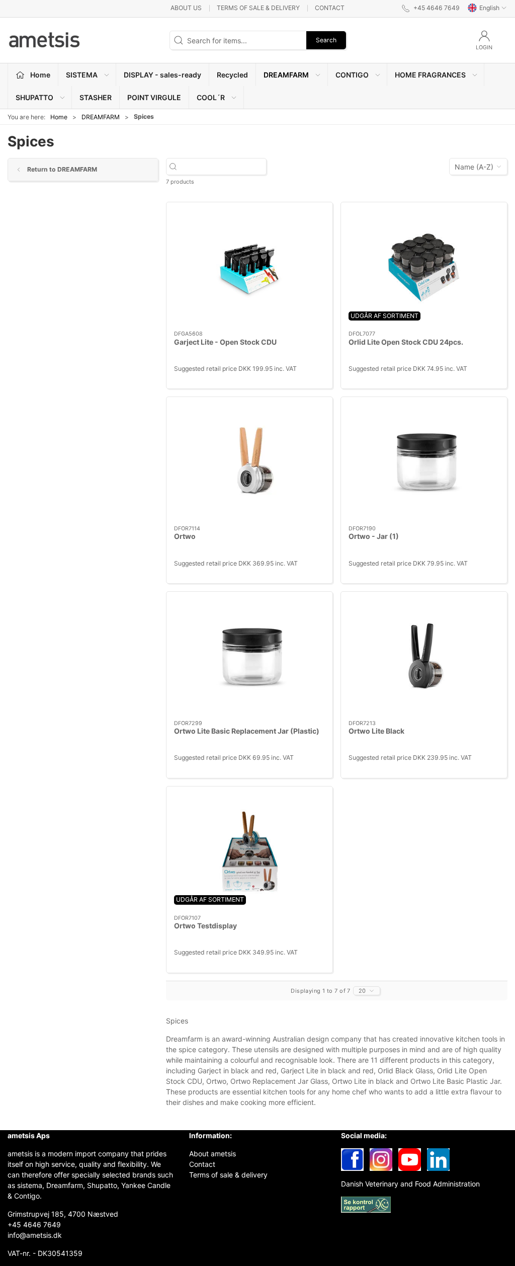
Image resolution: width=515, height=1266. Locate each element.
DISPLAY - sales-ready (162, 74)
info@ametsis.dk (35, 1235)
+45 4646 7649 (34, 1224)
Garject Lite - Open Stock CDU (225, 342)
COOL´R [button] (211, 97)
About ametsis (212, 1153)
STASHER (95, 97)
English (489, 8)
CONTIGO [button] (352, 74)
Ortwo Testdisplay (205, 925)
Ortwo (185, 536)
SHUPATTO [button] (34, 97)
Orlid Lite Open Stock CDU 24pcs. (406, 342)
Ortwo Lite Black (376, 731)
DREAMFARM (100, 117)
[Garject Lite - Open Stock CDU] (249, 266)
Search (326, 40)
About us (186, 8)
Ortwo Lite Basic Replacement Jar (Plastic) (246, 731)
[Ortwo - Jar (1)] (424, 461)
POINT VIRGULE (154, 97)
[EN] (45, 40)
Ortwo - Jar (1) (374, 536)
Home (58, 117)
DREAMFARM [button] (286, 74)
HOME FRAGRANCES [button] (430, 74)
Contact (330, 8)
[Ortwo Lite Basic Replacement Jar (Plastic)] (249, 656)
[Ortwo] (249, 461)
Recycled (232, 74)
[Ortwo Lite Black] (424, 656)
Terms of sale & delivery (258, 8)
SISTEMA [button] (82, 74)
